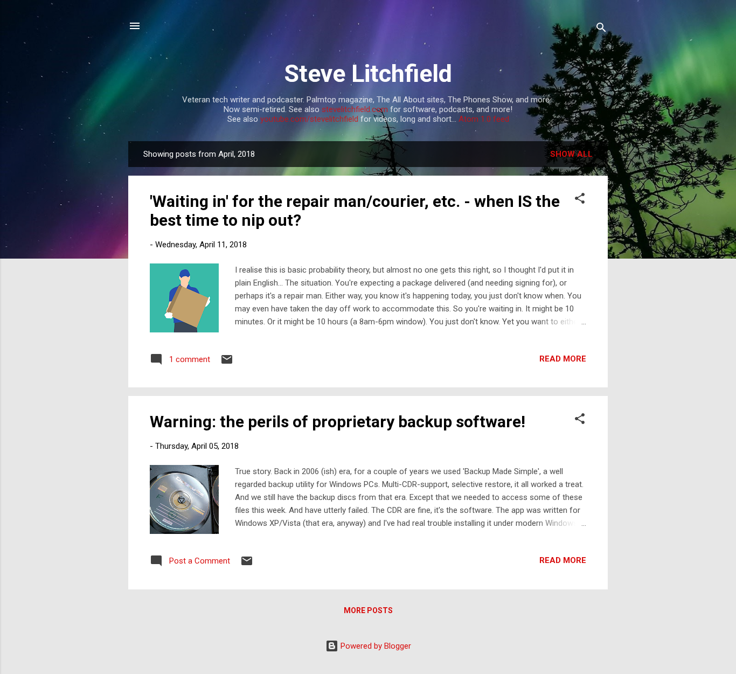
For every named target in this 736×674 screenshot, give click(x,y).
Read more (562, 359)
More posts (368, 610)
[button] (579, 200)
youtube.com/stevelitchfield (309, 119)
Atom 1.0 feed (484, 119)
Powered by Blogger (374, 646)
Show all (571, 154)
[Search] (601, 29)
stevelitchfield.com (355, 109)
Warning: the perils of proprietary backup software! (337, 421)
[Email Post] (226, 363)
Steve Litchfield (368, 73)
